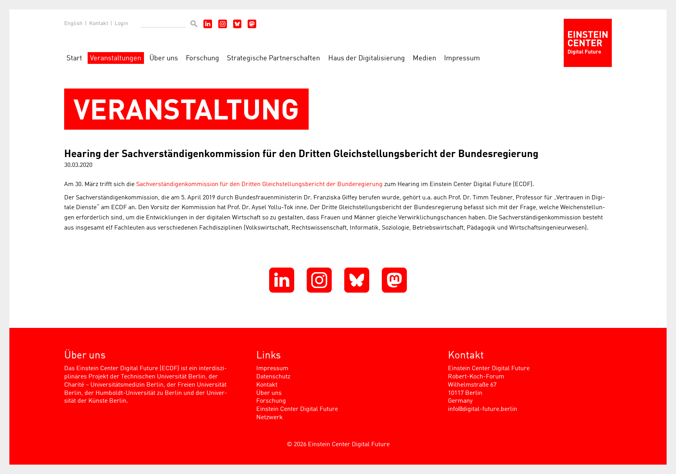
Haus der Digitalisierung (366, 58)
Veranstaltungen (115, 58)
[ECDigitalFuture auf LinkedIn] (207, 24)
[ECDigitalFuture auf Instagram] (222, 24)
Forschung (202, 58)
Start (74, 58)
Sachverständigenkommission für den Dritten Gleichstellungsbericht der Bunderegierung (259, 184)
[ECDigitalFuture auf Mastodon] (252, 24)
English (73, 23)
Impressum (462, 58)
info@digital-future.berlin (482, 409)
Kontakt (98, 23)
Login (121, 23)
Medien (424, 58)
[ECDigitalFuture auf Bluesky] (237, 24)
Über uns (163, 58)
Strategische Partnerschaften (273, 58)
